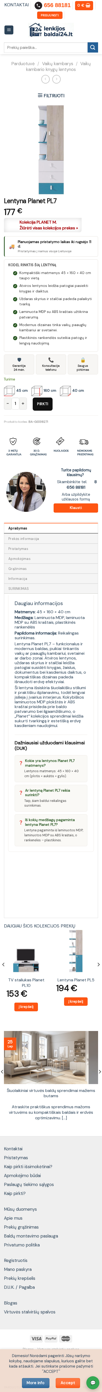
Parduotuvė (23, 63)
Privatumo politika (22, 1245)
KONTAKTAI (16, 5)
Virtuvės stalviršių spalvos (29, 1312)
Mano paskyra (18, 1269)
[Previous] (3, 975)
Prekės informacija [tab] (23, 539)
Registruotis (15, 1260)
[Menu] (9, 30)
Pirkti (42, 403)
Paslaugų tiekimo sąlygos (29, 1184)
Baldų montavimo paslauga (31, 1236)
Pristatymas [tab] (18, 549)
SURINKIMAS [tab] (18, 588)
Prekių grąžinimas (21, 1227)
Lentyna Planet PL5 (76, 980)
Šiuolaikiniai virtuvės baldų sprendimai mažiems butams (51, 1093)
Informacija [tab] (17, 578)
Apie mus (13, 1218)
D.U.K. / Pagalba (19, 1287)
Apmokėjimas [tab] (19, 558)
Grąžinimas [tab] (17, 568)
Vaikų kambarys (57, 63)
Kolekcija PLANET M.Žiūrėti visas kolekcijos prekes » (49, 225)
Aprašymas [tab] (17, 528)
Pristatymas (16, 1158)
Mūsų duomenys (20, 1209)
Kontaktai (13, 1149)
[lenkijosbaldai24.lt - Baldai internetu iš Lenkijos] (51, 30)
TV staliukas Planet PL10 (26, 982)
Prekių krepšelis (19, 1278)
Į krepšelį (26, 1006)
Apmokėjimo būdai (22, 1175)
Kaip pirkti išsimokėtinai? (28, 1166)
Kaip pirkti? (15, 1193)
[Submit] (93, 47)
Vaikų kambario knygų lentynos (58, 66)
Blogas (10, 1303)
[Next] (98, 975)
